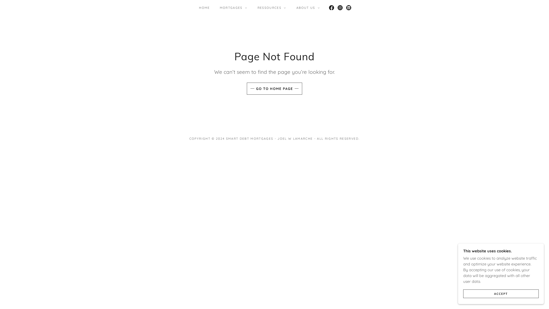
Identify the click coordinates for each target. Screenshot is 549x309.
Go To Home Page (274, 88)
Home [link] (204, 8)
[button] (232, 7)
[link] (331, 7)
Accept (501, 293)
